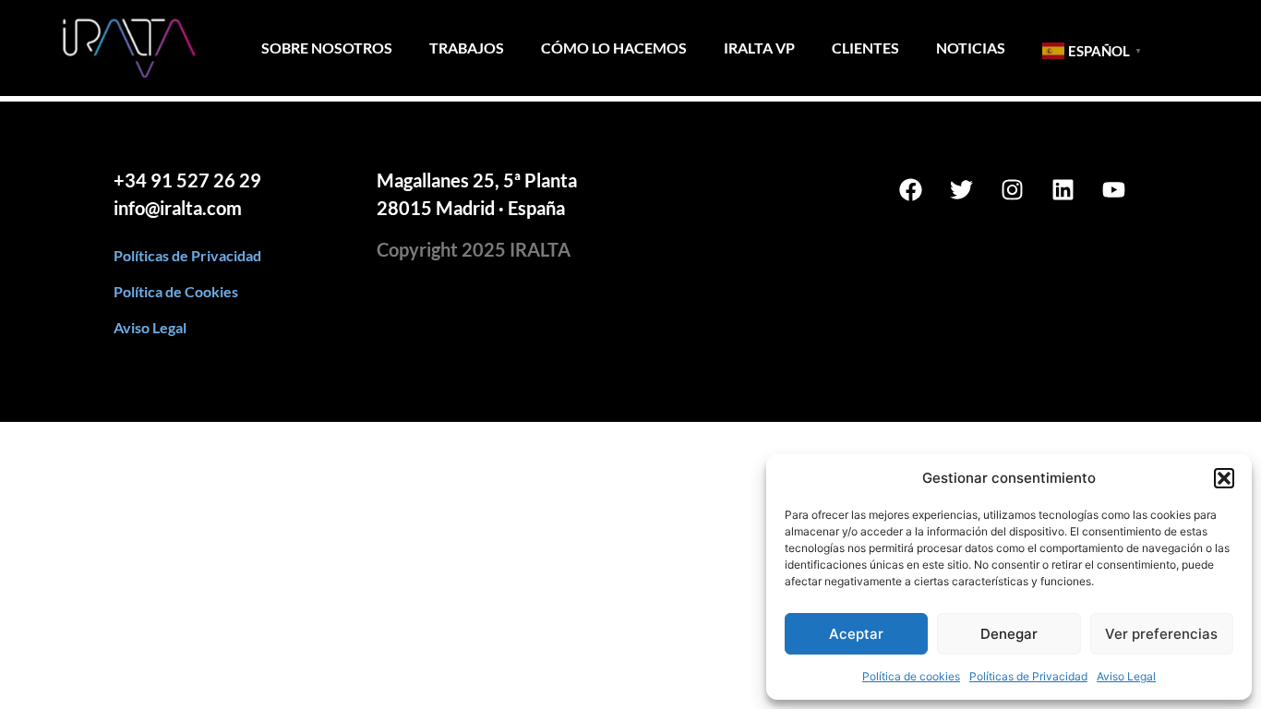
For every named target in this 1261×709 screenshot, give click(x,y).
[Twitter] (962, 189)
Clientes (865, 47)
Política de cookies (911, 676)
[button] (1224, 478)
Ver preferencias (1161, 634)
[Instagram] (1013, 189)
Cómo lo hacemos (614, 47)
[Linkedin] (1063, 189)
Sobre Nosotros (326, 47)
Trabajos (466, 47)
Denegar (1009, 634)
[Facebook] (911, 189)
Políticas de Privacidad (1028, 676)
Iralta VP (759, 47)
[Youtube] (1114, 189)
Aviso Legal (1126, 676)
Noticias (970, 47)
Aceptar (856, 634)
